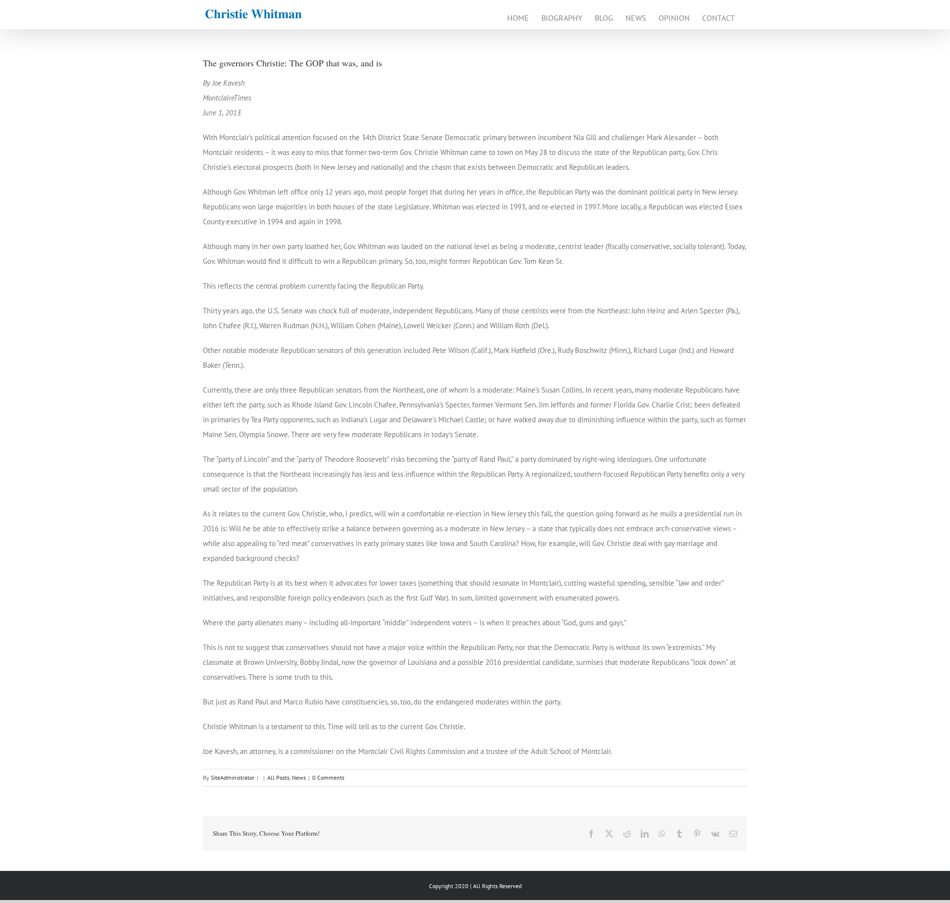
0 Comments (328, 777)
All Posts (278, 777)
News (299, 777)
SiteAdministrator (232, 777)
